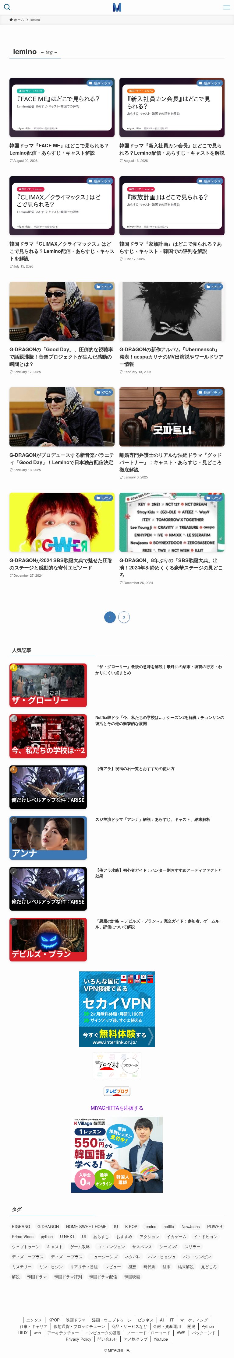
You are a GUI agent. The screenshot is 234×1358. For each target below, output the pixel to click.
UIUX (23, 1332)
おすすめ (124, 1236)
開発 (191, 1326)
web (37, 1332)
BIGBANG (21, 1226)
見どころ (209, 1266)
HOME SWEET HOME (86, 1226)
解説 (16, 1276)
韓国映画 (132, 1276)
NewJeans (191, 1226)
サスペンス (142, 1246)
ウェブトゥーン (26, 1246)
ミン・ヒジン (51, 1266)
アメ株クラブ (135, 1339)
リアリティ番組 (84, 1266)
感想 (132, 1266)
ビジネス (146, 1320)
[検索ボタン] (7, 7)
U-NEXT (67, 1236)
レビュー (113, 1266)
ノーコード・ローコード (149, 1332)
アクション (149, 1236)
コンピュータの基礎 (103, 1332)
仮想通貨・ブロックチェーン (79, 1326)
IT (172, 1320)
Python (207, 1326)
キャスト (55, 1246)
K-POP (131, 1226)
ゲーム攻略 (80, 1246)
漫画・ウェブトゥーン (112, 1320)
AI (162, 1320)
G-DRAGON (48, 1226)
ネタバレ (133, 1256)
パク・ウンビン (197, 1256)
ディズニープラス (28, 1256)
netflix (169, 1226)
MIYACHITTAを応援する (117, 1107)
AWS (181, 1332)
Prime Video (23, 1236)
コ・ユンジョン (111, 1246)
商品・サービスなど (129, 1326)
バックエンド (204, 1332)
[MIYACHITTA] (117, 7)
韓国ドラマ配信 (103, 1276)
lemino (150, 1226)
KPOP (54, 1320)
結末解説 (186, 1266)
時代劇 (149, 1266)
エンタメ (34, 1320)
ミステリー (22, 1266)
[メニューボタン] (226, 7)
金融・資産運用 (167, 1326)
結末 (167, 1266)
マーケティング (194, 1320)
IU (116, 1226)
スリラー (192, 1246)
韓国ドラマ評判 (68, 1276)
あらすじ (101, 1236)
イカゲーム (176, 1236)
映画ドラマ (76, 1320)
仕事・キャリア (34, 1326)
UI (84, 1236)
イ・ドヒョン (206, 1236)
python (47, 1236)
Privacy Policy (78, 1339)
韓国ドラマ (37, 1276)
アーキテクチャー (63, 1332)
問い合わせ (107, 1339)
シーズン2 (168, 1246)
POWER (214, 1226)
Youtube (161, 1339)
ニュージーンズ (104, 1256)
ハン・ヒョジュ (162, 1256)
